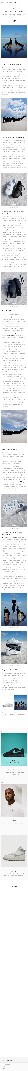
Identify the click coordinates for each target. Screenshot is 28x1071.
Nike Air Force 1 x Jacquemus (9, 537)
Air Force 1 (19, 167)
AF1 (20, 259)
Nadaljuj (3, 1068)
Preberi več (14, 886)
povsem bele (12, 335)
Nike (19, 90)
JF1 (21, 481)
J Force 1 (19, 682)
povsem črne (14, 333)
